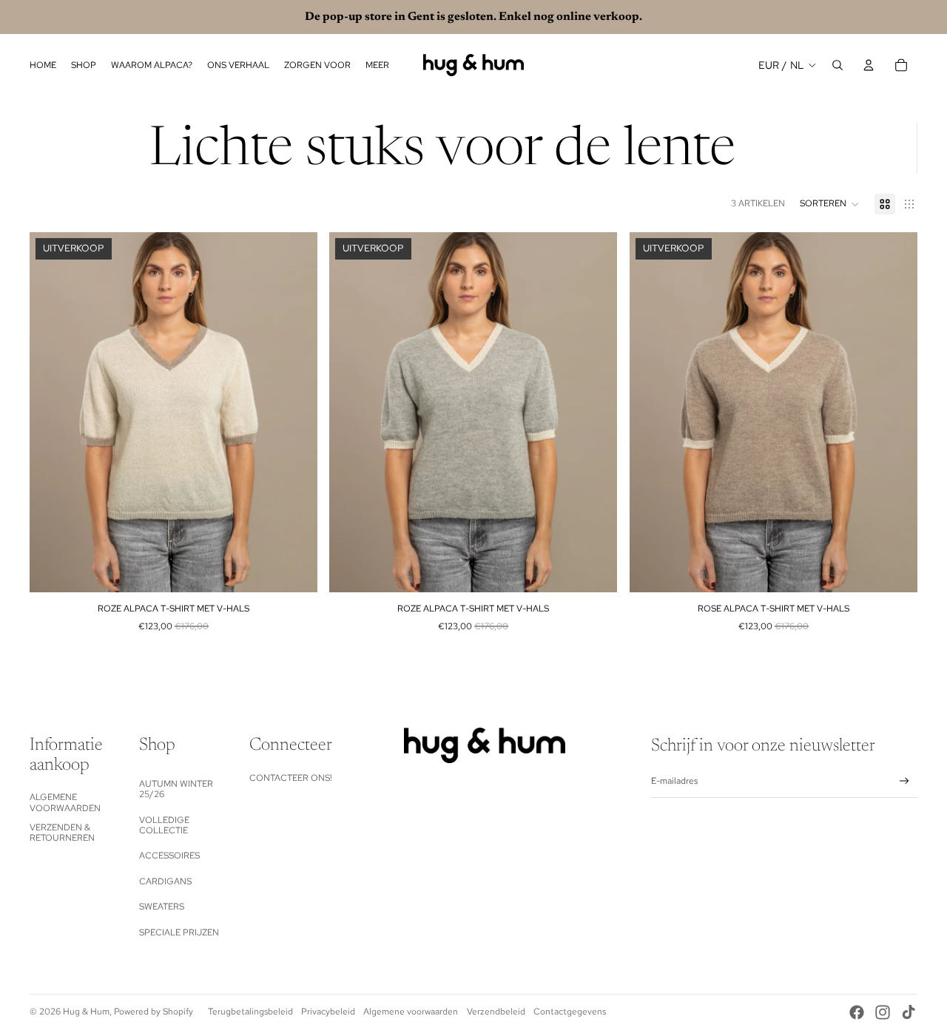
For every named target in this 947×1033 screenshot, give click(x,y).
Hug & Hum (86, 1011)
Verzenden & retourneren (62, 833)
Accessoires (169, 855)
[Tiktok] (908, 1012)
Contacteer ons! (290, 778)
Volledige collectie (164, 825)
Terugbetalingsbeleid (250, 1011)
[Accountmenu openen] (868, 65)
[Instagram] (883, 1012)
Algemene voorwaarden (65, 802)
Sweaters (161, 906)
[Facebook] (857, 1012)
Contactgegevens (569, 1011)
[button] (830, 204)
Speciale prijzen (179, 932)
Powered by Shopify (153, 1011)
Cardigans (165, 881)
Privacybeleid (328, 1011)
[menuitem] (377, 65)
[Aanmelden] (904, 781)
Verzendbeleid (496, 1011)
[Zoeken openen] (837, 65)
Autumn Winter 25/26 (176, 789)
